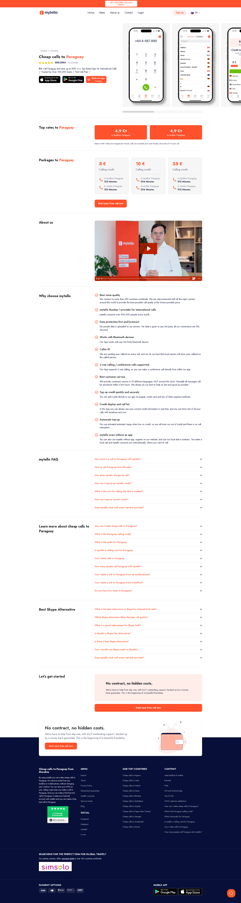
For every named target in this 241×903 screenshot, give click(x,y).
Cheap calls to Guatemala (133, 821)
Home (92, 12)
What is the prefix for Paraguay (111, 542)
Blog (83, 806)
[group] (146, 65)
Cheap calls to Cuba (131, 780)
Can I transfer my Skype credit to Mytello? (116, 649)
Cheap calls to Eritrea (131, 826)
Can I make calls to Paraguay (109, 558)
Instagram (85, 824)
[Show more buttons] (199, 278)
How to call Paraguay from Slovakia (113, 467)
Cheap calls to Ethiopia (132, 796)
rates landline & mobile (173, 775)
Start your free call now (110, 203)
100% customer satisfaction (175, 801)
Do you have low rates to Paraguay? (113, 590)
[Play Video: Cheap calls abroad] (148, 248)
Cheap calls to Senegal (132, 816)
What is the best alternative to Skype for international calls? (125, 609)
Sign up (180, 12)
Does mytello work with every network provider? (119, 507)
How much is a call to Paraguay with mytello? (118, 459)
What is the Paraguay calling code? (113, 534)
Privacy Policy (86, 785)
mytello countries (87, 796)
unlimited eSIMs (68, 858)
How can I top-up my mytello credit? (113, 483)
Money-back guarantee (90, 790)
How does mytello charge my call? (112, 475)
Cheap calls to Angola (131, 806)
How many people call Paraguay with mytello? (118, 566)
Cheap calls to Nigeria (132, 775)
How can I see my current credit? (111, 499)
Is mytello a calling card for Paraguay (114, 550)
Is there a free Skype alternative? (112, 641)
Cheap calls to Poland (131, 785)
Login (141, 12)
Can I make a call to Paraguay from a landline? (119, 582)
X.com (83, 834)
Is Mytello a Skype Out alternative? (113, 633)
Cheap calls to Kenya (131, 790)
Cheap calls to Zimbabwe (133, 801)
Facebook (85, 819)
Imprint (83, 775)
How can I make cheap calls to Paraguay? (116, 526)
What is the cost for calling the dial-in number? (119, 491)
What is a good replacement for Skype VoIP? (118, 625)
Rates (102, 12)
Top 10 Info (169, 796)
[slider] (146, 278)
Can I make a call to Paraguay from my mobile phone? (122, 574)
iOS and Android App (173, 790)
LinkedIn (84, 829)
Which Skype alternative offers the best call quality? (121, 617)
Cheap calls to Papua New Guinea (136, 811)
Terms (83, 780)
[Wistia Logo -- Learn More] (194, 278)
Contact (129, 12)
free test (167, 780)
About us (115, 12)
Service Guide (86, 801)
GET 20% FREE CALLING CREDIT (121, 3)
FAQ (166, 785)
